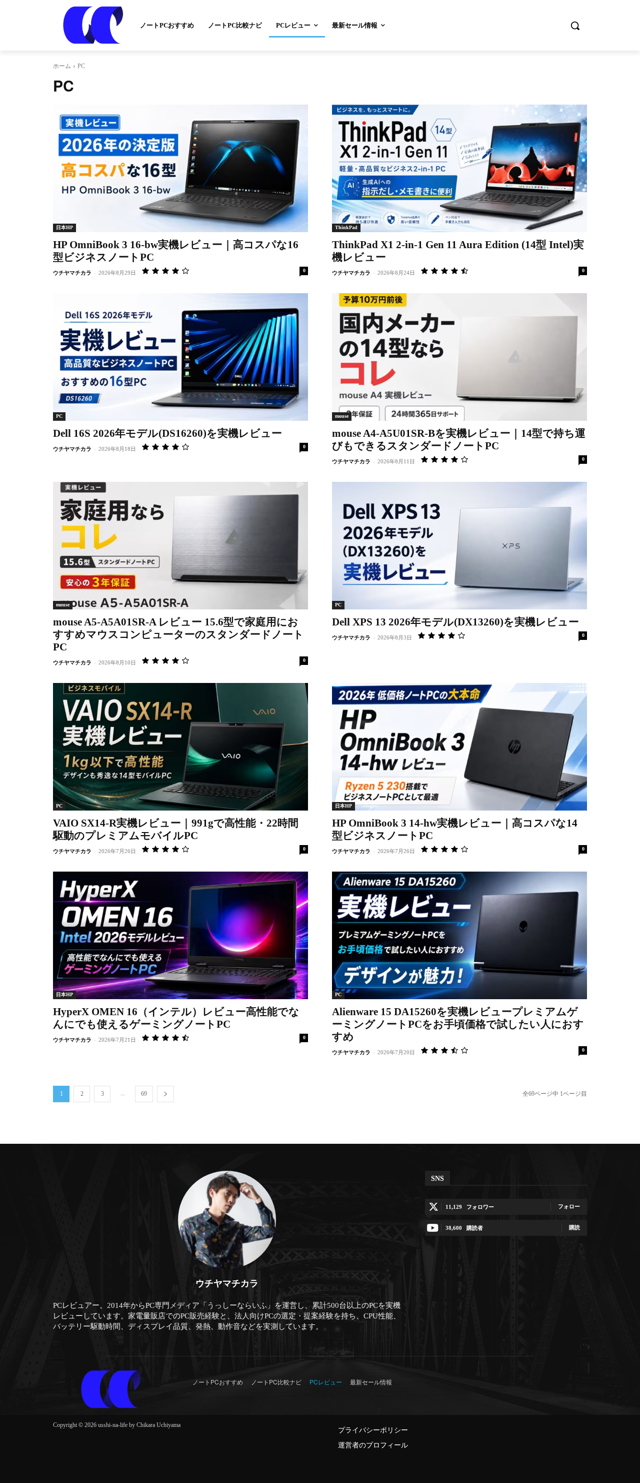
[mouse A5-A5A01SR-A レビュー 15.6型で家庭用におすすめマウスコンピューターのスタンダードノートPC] (180, 545)
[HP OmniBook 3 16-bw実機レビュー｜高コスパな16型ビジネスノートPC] (180, 168)
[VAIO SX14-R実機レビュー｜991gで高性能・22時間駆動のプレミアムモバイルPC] (180, 747)
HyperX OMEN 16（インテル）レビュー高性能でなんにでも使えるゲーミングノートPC (176, 1018)
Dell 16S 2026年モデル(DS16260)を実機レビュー (167, 433)
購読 (574, 1227)
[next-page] (165, 1094)
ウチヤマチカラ (72, 273)
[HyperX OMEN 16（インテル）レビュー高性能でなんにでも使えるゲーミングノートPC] (180, 935)
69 (144, 1093)
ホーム (62, 66)
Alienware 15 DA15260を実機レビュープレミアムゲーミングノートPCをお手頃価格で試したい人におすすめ (458, 1024)
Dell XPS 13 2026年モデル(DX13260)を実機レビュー (455, 622)
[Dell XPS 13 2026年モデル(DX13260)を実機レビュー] (459, 545)
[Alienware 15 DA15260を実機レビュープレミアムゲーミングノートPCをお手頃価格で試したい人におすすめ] (459, 935)
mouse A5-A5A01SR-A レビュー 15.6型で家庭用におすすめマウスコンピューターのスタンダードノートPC (178, 634)
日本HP (64, 227)
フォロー (569, 1206)
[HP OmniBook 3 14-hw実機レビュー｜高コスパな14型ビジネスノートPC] (459, 747)
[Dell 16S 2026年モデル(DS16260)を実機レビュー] (180, 357)
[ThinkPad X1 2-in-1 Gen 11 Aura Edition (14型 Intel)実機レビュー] (459, 168)
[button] (575, 26)
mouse (341, 416)
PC (59, 416)
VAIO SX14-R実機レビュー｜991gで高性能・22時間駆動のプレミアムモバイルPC (175, 829)
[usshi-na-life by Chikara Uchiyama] (110, 1389)
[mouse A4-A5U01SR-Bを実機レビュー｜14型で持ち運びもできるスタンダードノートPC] (459, 357)
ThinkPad (346, 227)
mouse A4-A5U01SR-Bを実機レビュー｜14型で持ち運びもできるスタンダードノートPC (459, 439)
